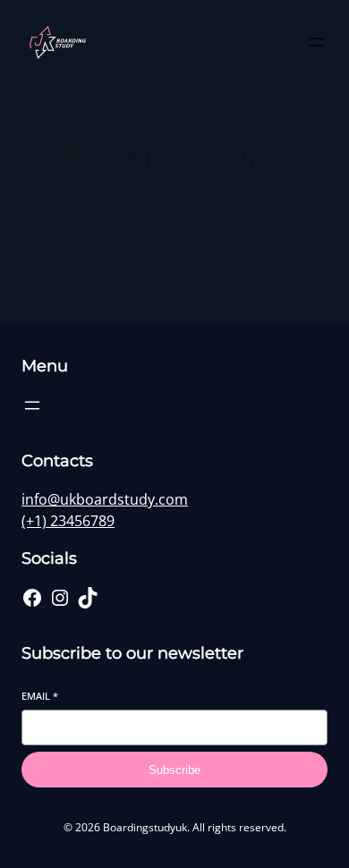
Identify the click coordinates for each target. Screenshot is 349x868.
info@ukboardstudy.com (104, 499)
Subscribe (174, 770)
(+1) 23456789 (68, 521)
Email (39, 695)
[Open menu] (317, 42)
